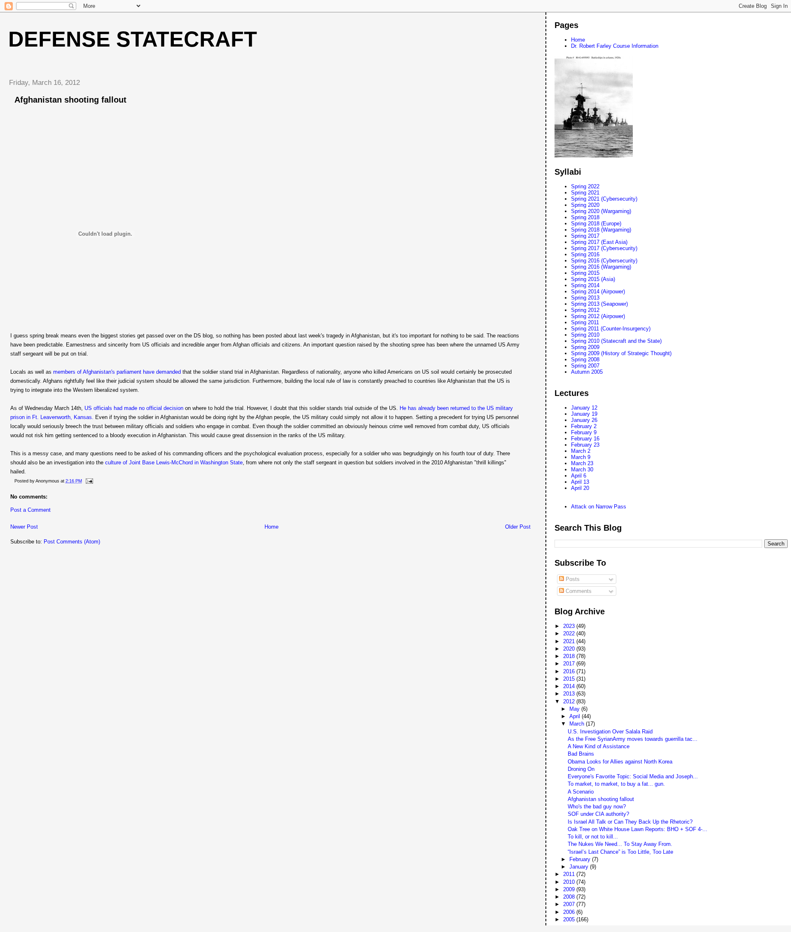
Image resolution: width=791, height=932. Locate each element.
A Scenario (581, 792)
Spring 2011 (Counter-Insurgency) (611, 328)
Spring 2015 (585, 273)
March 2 (580, 451)
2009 (569, 889)
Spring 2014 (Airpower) (598, 291)
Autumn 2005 (587, 372)
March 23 (582, 463)
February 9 (584, 432)
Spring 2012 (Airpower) (598, 316)
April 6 (578, 476)
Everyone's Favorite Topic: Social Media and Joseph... (633, 776)
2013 (569, 694)
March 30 (582, 469)
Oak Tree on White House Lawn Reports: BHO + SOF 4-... (637, 829)
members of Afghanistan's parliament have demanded (117, 372)
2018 (569, 656)
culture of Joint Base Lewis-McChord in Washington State (173, 462)
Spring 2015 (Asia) (593, 279)
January (579, 867)
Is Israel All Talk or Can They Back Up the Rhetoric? (630, 822)
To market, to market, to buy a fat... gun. (616, 784)
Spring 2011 (585, 322)
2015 (569, 679)
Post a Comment (30, 510)
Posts (572, 579)
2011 (569, 874)
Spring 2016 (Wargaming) (601, 267)
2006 (569, 912)
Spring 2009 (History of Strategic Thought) (621, 353)
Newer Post (24, 527)
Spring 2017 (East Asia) (599, 242)
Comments (578, 591)
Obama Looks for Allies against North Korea (620, 762)
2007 (569, 904)
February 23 (585, 445)
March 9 (580, 457)
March (577, 724)
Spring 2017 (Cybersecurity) (604, 248)
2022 (569, 633)
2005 (569, 919)
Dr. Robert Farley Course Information (614, 46)
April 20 (580, 488)
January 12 (584, 408)
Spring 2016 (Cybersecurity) (604, 261)
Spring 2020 (585, 205)
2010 (569, 882)
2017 (569, 663)
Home (271, 527)
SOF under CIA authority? (598, 814)
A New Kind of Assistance (599, 746)
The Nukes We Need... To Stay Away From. (620, 844)
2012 (569, 701)
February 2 (584, 426)
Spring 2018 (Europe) (596, 223)
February (580, 859)
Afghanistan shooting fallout (601, 799)
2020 (569, 649)
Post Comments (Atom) (72, 542)
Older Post (518, 527)
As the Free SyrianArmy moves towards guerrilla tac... (632, 739)
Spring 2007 (585, 366)
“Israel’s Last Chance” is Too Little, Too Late (620, 852)
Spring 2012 (585, 310)
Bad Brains (581, 754)
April (575, 716)
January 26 (584, 420)
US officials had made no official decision (133, 408)
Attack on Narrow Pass (598, 506)
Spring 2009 (585, 347)
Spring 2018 (585, 217)
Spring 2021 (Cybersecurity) (604, 199)
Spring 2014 (585, 285)
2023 (569, 626)
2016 (569, 671)
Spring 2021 (585, 193)
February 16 (585, 439)
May (575, 709)
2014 (569, 686)
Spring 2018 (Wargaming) (601, 230)
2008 (569, 897)
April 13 (580, 482)
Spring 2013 (585, 298)
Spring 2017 (585, 236)
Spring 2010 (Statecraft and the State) (616, 341)
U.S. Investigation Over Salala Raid (610, 731)
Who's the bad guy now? (597, 806)
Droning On (581, 769)
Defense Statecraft (132, 39)
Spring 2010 (585, 335)
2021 (569, 641)
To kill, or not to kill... (593, 837)
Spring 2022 (585, 186)
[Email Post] (88, 480)
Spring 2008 (585, 359)
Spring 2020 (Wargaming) (601, 211)
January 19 (584, 414)
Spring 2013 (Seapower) (599, 304)
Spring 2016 (585, 254)
